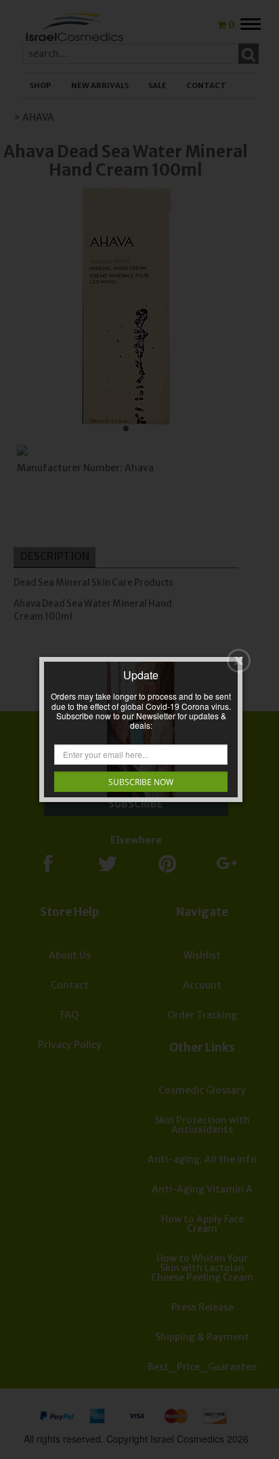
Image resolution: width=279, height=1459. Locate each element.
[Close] (239, 661)
